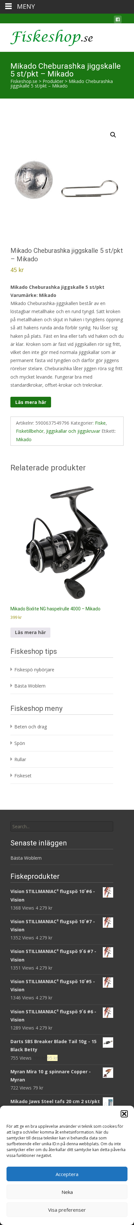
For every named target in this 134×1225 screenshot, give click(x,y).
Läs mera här (30, 402)
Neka (67, 1192)
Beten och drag (30, 727)
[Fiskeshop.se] (46, 36)
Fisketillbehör (30, 431)
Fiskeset (23, 775)
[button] (124, 1114)
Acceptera (67, 1174)
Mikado (24, 439)
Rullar (20, 759)
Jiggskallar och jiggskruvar (73, 431)
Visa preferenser (67, 1210)
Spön (19, 743)
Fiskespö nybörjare (34, 669)
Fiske (100, 423)
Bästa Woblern (30, 686)
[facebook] (118, 21)
